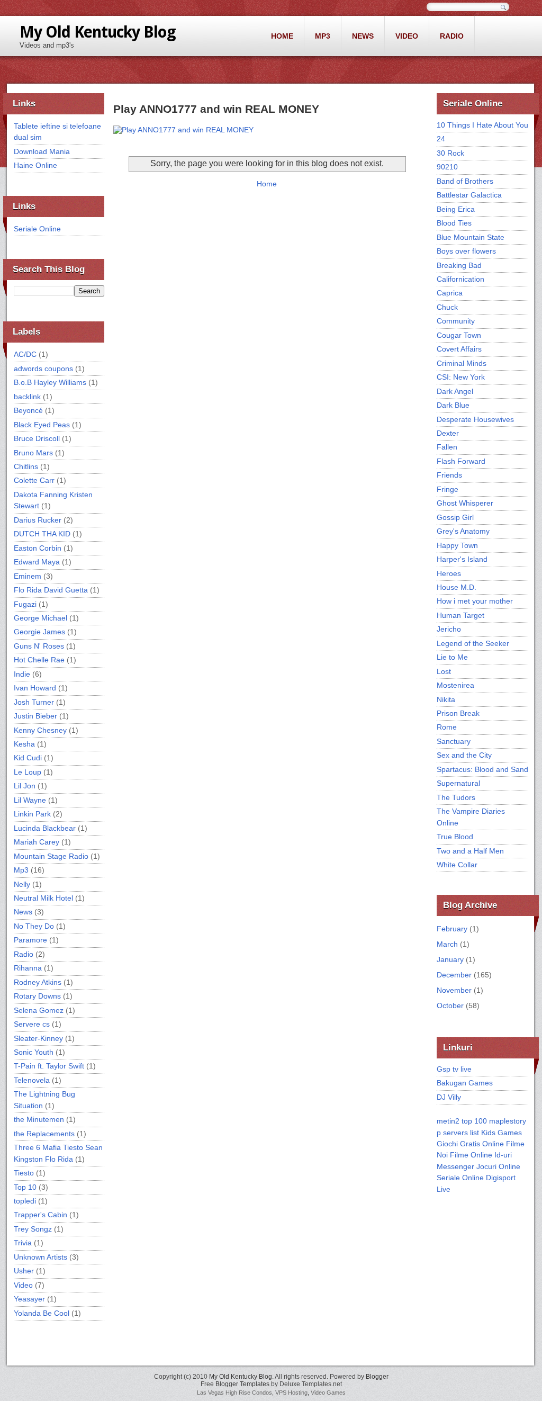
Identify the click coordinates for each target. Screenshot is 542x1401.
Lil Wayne (30, 800)
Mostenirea (455, 685)
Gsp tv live (454, 1069)
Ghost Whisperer (465, 503)
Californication (460, 279)
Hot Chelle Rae (39, 659)
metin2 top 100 (462, 1121)
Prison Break (458, 713)
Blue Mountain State (470, 237)
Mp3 (322, 36)
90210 (447, 167)
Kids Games (501, 1132)
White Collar (457, 864)
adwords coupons (43, 368)
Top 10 (25, 1187)
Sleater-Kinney (38, 1038)
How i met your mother (475, 601)
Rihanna (28, 968)
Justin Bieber (35, 716)
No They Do (34, 926)
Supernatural (458, 783)
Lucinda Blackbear (45, 828)
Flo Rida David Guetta (51, 590)
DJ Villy (449, 1097)
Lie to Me (452, 657)
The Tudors (456, 797)
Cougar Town (459, 335)
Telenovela (32, 1080)
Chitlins (26, 466)
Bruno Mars (33, 452)
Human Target (460, 615)
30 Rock (450, 153)
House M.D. (456, 587)
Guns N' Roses (39, 646)
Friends (449, 475)
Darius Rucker (37, 520)
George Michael (40, 618)
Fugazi (25, 604)
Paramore (30, 940)
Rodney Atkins (37, 982)
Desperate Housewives (475, 419)
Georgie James (39, 631)
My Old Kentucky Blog (98, 32)
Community (456, 321)
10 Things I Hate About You (482, 125)
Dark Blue (453, 405)
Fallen (447, 447)
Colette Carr (34, 480)
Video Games (328, 1392)
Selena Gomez (39, 1010)
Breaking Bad (459, 265)
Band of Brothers (465, 181)
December (454, 975)
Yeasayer (29, 1299)
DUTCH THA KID (42, 533)
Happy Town (457, 545)
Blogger (377, 1376)
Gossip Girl (455, 517)
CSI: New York (461, 377)
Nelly (22, 884)
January (450, 959)
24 (441, 138)
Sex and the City (464, 755)
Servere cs (32, 1024)
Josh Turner (34, 702)
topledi (25, 1201)
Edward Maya (37, 562)
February (452, 928)
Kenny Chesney (40, 730)
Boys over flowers (466, 251)
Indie (22, 674)
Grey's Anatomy (463, 531)
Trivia (23, 1242)
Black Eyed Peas (42, 424)
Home (282, 36)
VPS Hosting (291, 1392)
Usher (24, 1271)
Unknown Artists (40, 1257)
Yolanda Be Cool (41, 1313)
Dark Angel (455, 391)
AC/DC (25, 354)
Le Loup (27, 772)
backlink (27, 396)
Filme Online (471, 1155)
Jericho (449, 629)
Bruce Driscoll (37, 438)
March (447, 944)
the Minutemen (39, 1119)
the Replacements (44, 1133)
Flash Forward (461, 461)
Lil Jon (24, 786)
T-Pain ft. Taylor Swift (49, 1066)
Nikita (446, 699)
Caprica (450, 293)
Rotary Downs (37, 996)
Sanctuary (454, 741)
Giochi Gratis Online (470, 1143)
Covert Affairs (459, 349)
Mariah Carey (36, 842)
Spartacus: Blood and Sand (482, 769)
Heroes (449, 573)
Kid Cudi (28, 757)
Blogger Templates (242, 1384)
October (450, 1005)
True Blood (455, 836)
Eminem (27, 576)
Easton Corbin (37, 548)
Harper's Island (462, 559)
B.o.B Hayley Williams (50, 382)
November (454, 990)
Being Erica (456, 209)
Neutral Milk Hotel (43, 898)
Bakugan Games (465, 1083)
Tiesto (24, 1173)
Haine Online (35, 165)
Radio (452, 36)
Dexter (448, 433)
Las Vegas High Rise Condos (234, 1392)
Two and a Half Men (470, 851)
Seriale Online (37, 228)
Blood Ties (454, 223)
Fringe (447, 489)
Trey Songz (33, 1229)
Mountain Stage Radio (51, 856)
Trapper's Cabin (40, 1214)
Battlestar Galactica (469, 195)
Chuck (447, 307)
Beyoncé (28, 410)
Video (406, 36)
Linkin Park (32, 814)
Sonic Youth (33, 1052)
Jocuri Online (498, 1166)
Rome (447, 727)
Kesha (24, 744)
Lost (444, 671)
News (363, 36)
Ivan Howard (35, 688)
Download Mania (42, 151)
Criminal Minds (461, 363)
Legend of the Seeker (473, 643)
